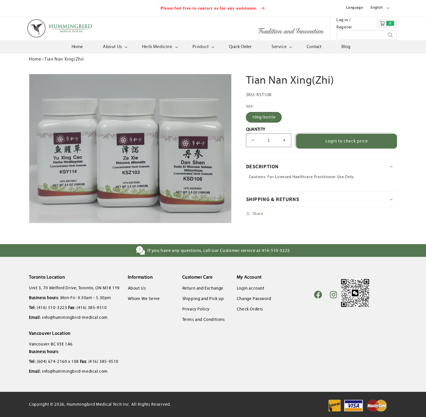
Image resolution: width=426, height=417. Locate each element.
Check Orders (250, 309)
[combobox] (367, 35)
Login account (251, 288)
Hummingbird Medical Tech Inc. (98, 404)
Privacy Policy (196, 309)
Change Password (254, 298)
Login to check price (346, 141)
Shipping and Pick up (203, 298)
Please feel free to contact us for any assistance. (210, 8)
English (377, 7)
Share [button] (258, 213)
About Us (137, 288)
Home (35, 59)
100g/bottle (264, 117)
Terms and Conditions (203, 319)
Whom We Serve (144, 298)
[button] (114, 46)
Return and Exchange (202, 288)
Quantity (255, 129)
